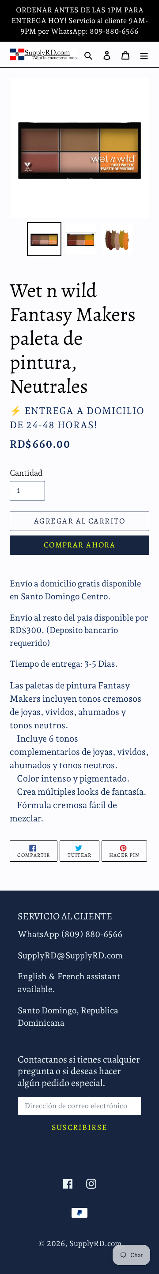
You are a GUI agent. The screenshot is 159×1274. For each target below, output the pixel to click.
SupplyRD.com (95, 1243)
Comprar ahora (80, 544)
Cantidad (26, 472)
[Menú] (144, 54)
